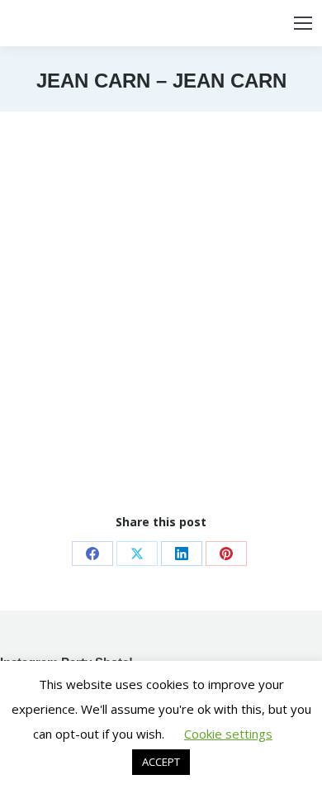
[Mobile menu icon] (303, 23)
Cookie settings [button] (228, 733)
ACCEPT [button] (161, 761)
